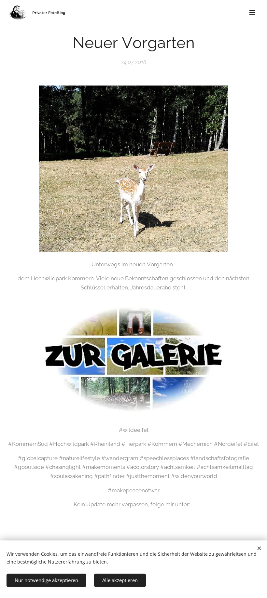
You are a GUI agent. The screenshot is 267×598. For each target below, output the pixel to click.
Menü (252, 12)
